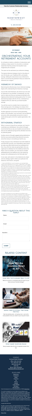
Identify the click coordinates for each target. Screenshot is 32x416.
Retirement (16, 374)
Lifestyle (16, 383)
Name (5, 215)
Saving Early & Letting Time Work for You (16, 311)
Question (4, 232)
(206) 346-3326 (17, 25)
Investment (16, 376)
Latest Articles (16, 384)
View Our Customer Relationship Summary (16, 6)
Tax (16, 380)
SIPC (5, 408)
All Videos (16, 386)
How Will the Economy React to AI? (16, 278)
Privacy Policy (3, 412)
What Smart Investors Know (16, 344)
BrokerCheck (27, 389)
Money (16, 381)
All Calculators (16, 387)
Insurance (16, 379)
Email (4, 224)
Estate (16, 377)
